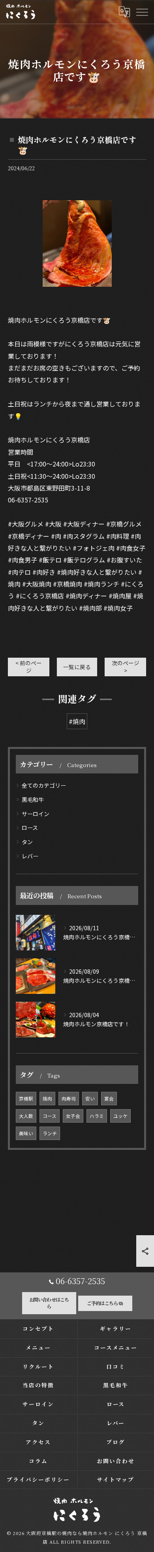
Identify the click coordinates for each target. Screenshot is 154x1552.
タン (27, 842)
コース (49, 1116)
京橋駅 (26, 1098)
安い (90, 1098)
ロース (30, 827)
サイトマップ (115, 1479)
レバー (30, 856)
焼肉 (47, 1098)
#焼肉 (77, 721)
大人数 (26, 1116)
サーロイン (35, 814)
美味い (26, 1133)
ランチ (50, 1133)
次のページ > (125, 666)
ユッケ (120, 1116)
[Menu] (142, 12)
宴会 (109, 1098)
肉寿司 (69, 1098)
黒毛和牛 (33, 799)
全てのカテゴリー (44, 785)
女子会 (73, 1116)
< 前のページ (28, 666)
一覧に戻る (77, 667)
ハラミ (97, 1116)
